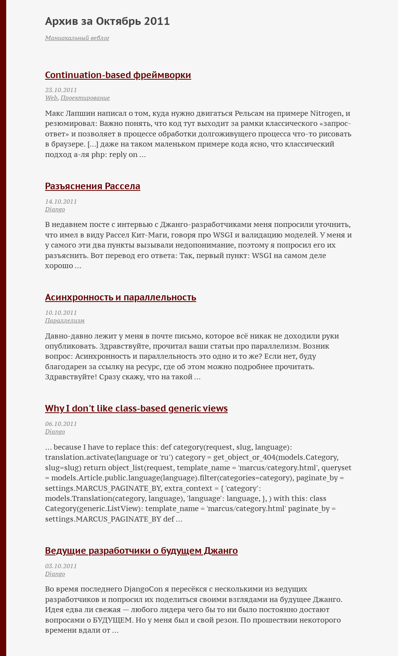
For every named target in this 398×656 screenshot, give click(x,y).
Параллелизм (65, 320)
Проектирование (85, 97)
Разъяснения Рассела (92, 186)
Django (55, 209)
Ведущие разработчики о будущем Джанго (141, 550)
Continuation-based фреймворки (118, 74)
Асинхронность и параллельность (120, 297)
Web (51, 97)
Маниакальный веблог (77, 38)
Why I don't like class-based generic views (136, 408)
